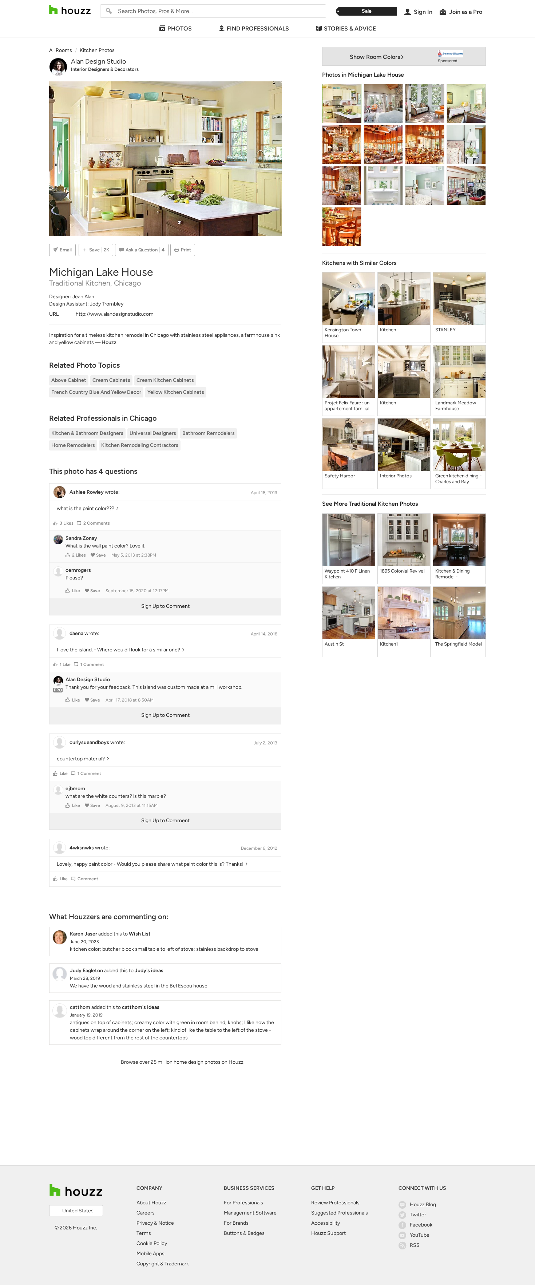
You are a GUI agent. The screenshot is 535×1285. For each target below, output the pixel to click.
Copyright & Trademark (162, 1264)
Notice (166, 1223)
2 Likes (79, 555)
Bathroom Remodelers (208, 433)
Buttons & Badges (244, 1233)
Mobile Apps (150, 1253)
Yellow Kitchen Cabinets (175, 392)
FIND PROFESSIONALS (258, 28)
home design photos (197, 1062)
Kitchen (388, 329)
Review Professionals (335, 1203)
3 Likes (67, 523)
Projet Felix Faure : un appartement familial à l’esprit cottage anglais (347, 406)
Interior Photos (396, 475)
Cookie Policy (151, 1243)
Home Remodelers (73, 445)
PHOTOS (179, 28)
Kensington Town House (343, 332)
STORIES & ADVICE (350, 28)
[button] (55, 523)
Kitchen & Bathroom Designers (87, 433)
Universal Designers (153, 433)
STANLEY (445, 329)
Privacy (144, 1223)
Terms (143, 1233)
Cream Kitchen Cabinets (165, 380)
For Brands (236, 1223)
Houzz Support (328, 1233)
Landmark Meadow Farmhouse (455, 405)
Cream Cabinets (111, 380)
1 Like (65, 664)
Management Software (250, 1213)
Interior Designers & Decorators (105, 69)
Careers (145, 1213)
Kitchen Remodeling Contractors (139, 445)
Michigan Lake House (376, 74)
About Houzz (151, 1203)
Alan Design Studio (98, 61)
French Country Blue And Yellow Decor (96, 392)
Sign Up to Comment (165, 606)
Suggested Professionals (339, 1213)
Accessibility (325, 1223)
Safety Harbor (340, 475)
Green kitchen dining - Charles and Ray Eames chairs (458, 479)
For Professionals (243, 1203)
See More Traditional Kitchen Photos (370, 503)
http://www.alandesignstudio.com (115, 314)
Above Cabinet (68, 380)
